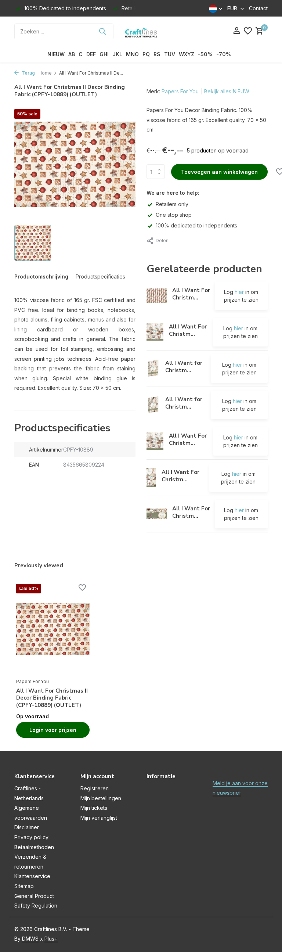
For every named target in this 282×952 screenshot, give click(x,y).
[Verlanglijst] (248, 31)
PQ (146, 54)
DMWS (30, 938)
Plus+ (51, 938)
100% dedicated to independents (196, 225)
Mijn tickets (93, 808)
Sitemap (24, 886)
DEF (91, 54)
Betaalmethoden (34, 847)
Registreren (94, 788)
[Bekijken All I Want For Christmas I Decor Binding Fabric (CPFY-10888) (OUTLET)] (157, 295)
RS (156, 54)
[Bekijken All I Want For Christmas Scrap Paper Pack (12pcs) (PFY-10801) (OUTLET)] (155, 441)
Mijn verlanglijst (98, 818)
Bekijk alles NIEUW (226, 91)
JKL (117, 54)
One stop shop (174, 215)
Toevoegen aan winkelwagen (219, 172)
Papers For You (180, 91)
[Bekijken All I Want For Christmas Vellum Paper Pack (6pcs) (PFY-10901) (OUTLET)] (157, 514)
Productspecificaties (100, 276)
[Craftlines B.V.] (141, 31)
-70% (223, 54)
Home (45, 73)
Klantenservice (32, 876)
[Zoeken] (102, 31)
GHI (104, 54)
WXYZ (186, 54)
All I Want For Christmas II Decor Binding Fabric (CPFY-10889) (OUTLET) (52, 698)
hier (239, 292)
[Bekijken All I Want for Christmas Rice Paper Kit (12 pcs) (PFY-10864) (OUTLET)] (153, 368)
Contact (258, 8)
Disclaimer (26, 827)
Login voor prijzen (52, 730)
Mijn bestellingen (100, 798)
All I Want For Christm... (191, 294)
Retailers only (172, 204)
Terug (28, 73)
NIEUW (56, 54)
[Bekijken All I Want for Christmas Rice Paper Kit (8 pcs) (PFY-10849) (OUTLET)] (153, 405)
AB (71, 54)
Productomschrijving (41, 276)
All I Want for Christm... (183, 366)
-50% (205, 54)
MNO (132, 54)
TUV (169, 54)
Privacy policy (31, 837)
